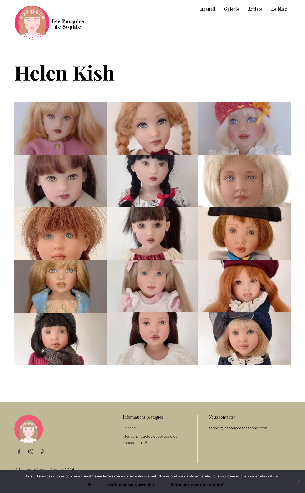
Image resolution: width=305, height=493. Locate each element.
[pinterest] (42, 450)
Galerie (231, 9)
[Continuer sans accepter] (299, 481)
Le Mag (279, 9)
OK (88, 484)
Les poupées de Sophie (41, 469)
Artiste (255, 9)
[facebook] (19, 450)
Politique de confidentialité (196, 484)
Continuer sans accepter (130, 484)
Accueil (207, 9)
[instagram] (31, 450)
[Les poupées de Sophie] (50, 37)
